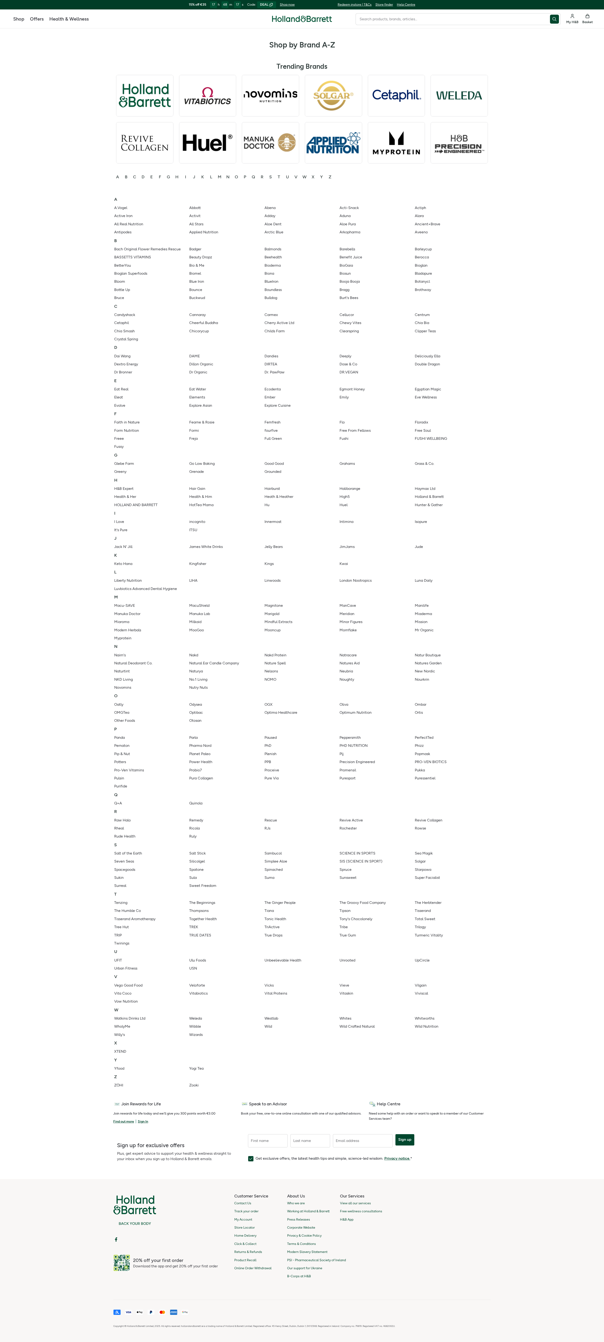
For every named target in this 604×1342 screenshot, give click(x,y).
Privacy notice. (397, 1158)
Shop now (287, 5)
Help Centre (406, 5)
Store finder (384, 5)
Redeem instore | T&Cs (355, 5)
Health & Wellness (69, 19)
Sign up (404, 1139)
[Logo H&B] (302, 21)
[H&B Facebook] (116, 1239)
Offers (37, 19)
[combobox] (453, 19)
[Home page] (302, 19)
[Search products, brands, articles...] (555, 19)
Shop (18, 19)
